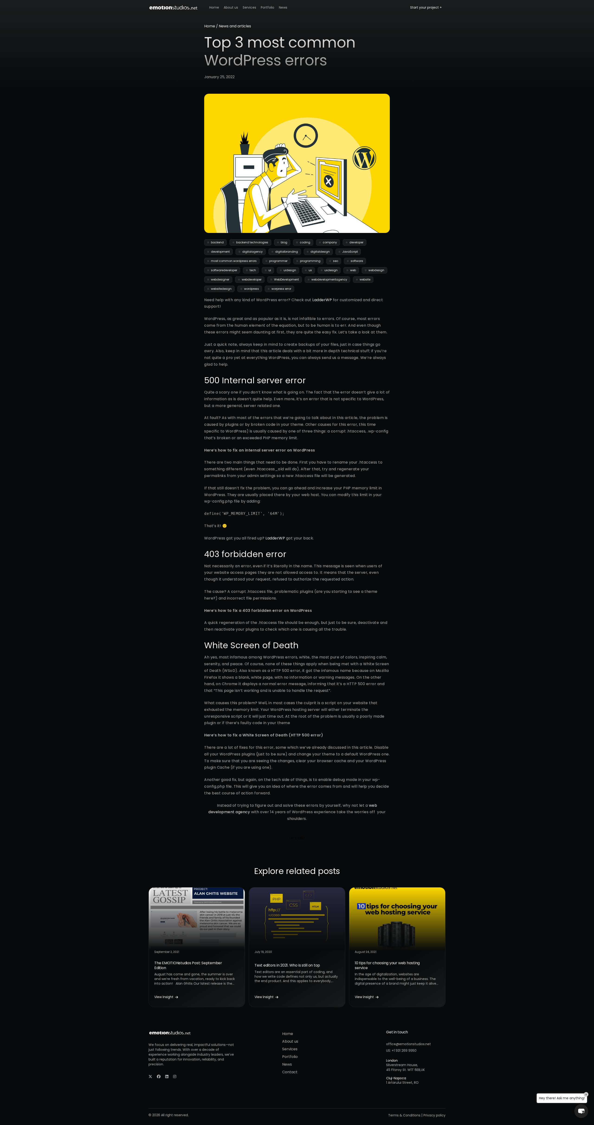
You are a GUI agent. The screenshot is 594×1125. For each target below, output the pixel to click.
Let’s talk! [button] (297, 838)
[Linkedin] (166, 1077)
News (283, 7)
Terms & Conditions (404, 1115)
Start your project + (426, 7)
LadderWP (322, 300)
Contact (289, 1072)
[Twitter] (150, 1077)
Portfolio (267, 7)
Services (249, 7)
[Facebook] (159, 1077)
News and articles (235, 26)
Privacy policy (434, 1115)
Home (214, 7)
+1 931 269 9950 (404, 1050)
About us (231, 7)
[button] (581, 1111)
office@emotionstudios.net (408, 1044)
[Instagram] (174, 1077)
